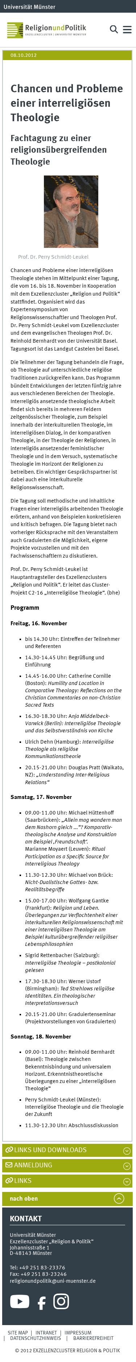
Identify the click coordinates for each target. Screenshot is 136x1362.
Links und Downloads (50, 1150)
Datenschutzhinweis (35, 1338)
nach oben (24, 1199)
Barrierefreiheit (93, 1338)
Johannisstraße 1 (30, 1248)
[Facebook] (41, 1303)
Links (23, 1181)
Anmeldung (33, 1165)
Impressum (78, 1333)
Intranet (46, 1333)
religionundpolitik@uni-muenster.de (53, 1281)
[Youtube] (20, 1303)
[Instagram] (61, 1303)
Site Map (18, 1333)
